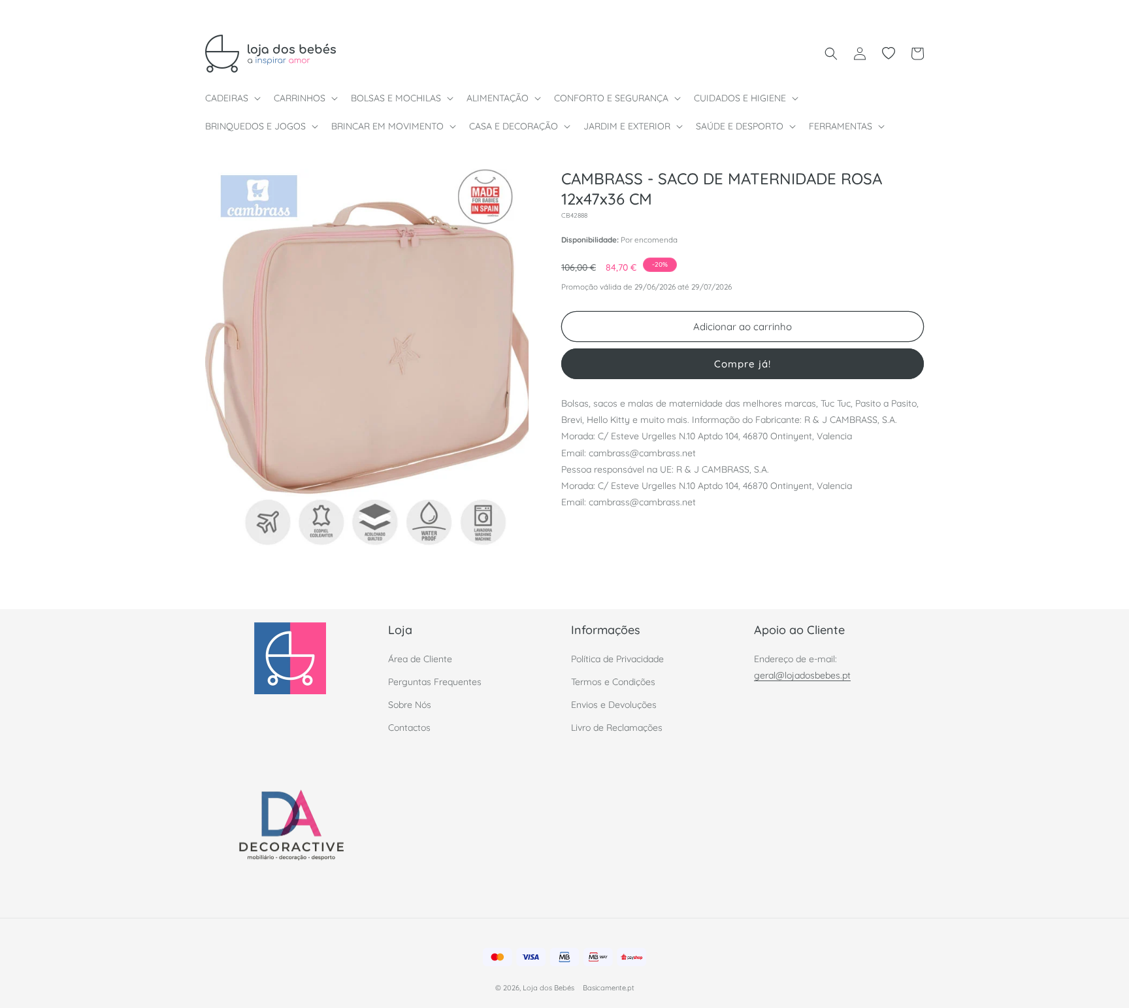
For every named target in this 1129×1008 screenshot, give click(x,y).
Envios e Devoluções (614, 704)
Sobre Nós (409, 704)
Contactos (409, 727)
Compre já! (742, 364)
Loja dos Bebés (548, 988)
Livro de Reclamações (617, 727)
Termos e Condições (613, 681)
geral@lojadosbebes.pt (802, 674)
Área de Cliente (420, 658)
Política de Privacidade (617, 658)
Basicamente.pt (608, 988)
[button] (231, 98)
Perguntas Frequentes (435, 681)
